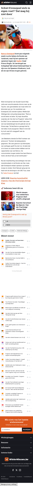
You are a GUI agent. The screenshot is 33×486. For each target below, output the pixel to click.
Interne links (6, 453)
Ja (7, 221)
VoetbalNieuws (28, 476)
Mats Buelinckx (7, 22)
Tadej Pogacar (8, 173)
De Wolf (12, 230)
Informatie (5, 448)
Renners (4, 442)
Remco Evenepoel (8, 54)
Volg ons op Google (9, 18)
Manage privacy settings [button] (8, 484)
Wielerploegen (7, 438)
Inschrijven (27, 429)
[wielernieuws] (16, 459)
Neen (8, 225)
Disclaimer (12, 476)
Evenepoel (5, 230)
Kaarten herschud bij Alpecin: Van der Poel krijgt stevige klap (16, 180)
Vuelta (18, 61)
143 (29, 22)
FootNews (19, 476)
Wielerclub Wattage (22, 230)
